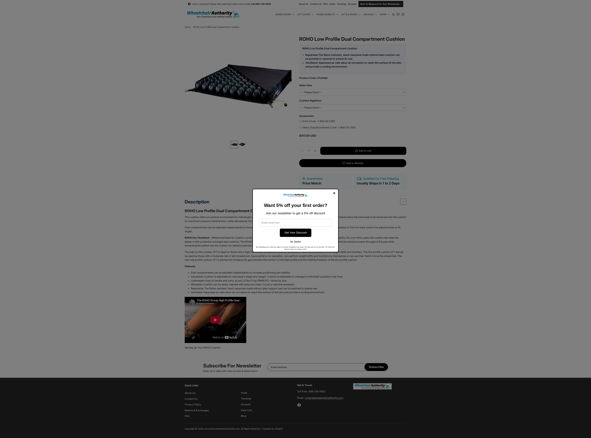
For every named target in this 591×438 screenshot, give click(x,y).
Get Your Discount (295, 232)
